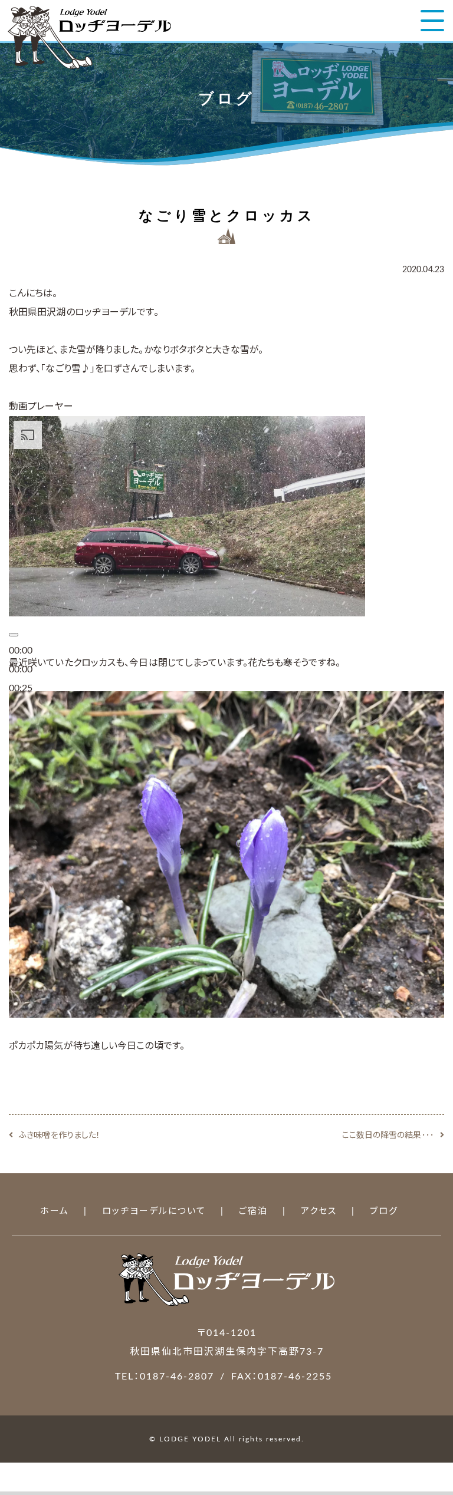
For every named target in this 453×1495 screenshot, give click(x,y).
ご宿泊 (253, 1211)
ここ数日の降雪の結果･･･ (388, 1135)
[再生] (13, 634)
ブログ (384, 1211)
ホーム (54, 1211)
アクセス (319, 1211)
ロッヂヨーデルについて (154, 1211)
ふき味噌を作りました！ (59, 1135)
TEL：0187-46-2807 (164, 1376)
